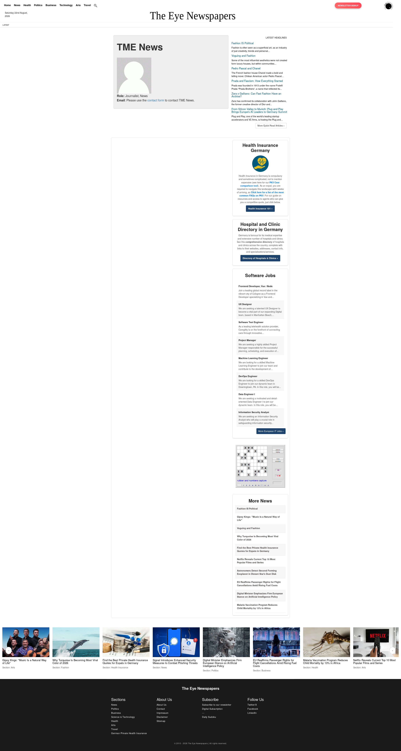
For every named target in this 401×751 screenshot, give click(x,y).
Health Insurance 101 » (260, 208)
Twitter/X (252, 704)
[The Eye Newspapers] (388, 5)
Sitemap (161, 721)
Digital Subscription (212, 708)
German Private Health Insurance (129, 733)
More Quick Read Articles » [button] (271, 125)
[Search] (95, 5)
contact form (155, 100)
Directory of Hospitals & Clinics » (260, 258)
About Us (161, 704)
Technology (66, 5)
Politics (38, 5)
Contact (161, 708)
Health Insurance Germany (260, 147)
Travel (87, 5)
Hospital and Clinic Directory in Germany (260, 226)
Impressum (163, 712)
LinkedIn (252, 712)
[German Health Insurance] (260, 164)
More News (260, 500)
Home (7, 5)
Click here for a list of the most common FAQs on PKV (261, 194)
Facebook (252, 708)
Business (51, 5)
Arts (78, 5)
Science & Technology (123, 716)
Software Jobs (260, 275)
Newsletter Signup (348, 5)
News (17, 5)
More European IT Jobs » (271, 431)
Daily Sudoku (209, 716)
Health (27, 5)
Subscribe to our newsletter (216, 704)
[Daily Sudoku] (260, 466)
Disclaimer (162, 716)
